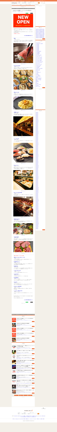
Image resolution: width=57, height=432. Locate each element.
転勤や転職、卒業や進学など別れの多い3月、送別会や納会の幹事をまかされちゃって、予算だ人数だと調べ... (23, 363)
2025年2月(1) (37, 129)
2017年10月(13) (37, 212)
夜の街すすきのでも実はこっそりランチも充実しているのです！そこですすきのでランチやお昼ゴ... (23, 392)
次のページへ (28, 8)
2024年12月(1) (37, 131)
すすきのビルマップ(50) (38, 69)
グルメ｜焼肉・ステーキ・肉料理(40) (39, 68)
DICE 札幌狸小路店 (16, 277)
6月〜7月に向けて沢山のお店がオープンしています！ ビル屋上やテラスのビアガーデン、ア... (23, 330)
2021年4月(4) (37, 172)
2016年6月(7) (37, 227)
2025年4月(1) (37, 127)
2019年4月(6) (37, 195)
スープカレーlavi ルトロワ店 (17, 270)
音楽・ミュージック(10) (38, 86)
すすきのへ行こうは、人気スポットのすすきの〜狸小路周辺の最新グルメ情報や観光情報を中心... (23, 383)
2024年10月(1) (37, 133)
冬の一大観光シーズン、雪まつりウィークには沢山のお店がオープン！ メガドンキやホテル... (23, 320)
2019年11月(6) (37, 188)
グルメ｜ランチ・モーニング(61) (39, 64)
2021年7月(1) (37, 169)
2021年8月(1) (37, 168)
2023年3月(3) (37, 151)
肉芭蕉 (14, 38)
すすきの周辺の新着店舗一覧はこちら (28, 35)
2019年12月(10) (37, 187)
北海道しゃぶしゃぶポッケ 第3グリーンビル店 (19, 257)
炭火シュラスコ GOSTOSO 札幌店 (18, 192)
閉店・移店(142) (37, 85)
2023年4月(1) (37, 150)
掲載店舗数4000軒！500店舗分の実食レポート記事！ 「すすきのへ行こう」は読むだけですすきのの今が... (23, 368)
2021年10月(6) (37, 167)
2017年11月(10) (37, 211)
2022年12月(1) (37, 154)
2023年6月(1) (37, 148)
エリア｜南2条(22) (37, 45)
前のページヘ (18, 8)
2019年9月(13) (37, 190)
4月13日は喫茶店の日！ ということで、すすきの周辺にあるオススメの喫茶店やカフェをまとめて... (23, 348)
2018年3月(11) (37, 207)
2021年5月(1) (37, 171)
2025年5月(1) (37, 126)
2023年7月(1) (37, 147)
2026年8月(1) (37, 112)
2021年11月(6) (37, 166)
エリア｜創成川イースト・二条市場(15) (39, 43)
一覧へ (23, 8)
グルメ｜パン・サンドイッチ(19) (39, 62)
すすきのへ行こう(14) (38, 70)
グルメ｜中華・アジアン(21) (38, 65)
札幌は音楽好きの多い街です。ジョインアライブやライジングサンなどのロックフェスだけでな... (23, 378)
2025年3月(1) (37, 128)
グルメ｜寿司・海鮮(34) (38, 66)
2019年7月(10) (37, 192)
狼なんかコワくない (16, 165)
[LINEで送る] (27, 13)
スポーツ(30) (37, 71)
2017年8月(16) (37, 214)
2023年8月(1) (37, 146)
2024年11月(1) (37, 132)
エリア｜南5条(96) (37, 48)
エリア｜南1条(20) (37, 44)
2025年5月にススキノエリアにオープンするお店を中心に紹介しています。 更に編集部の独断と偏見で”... (23, 340)
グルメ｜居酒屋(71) (37, 67)
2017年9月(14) (37, 213)
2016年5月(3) (37, 228)
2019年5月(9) (37, 194)
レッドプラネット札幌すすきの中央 (18, 290)
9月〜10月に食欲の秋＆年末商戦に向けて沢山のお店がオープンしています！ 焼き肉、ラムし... (23, 335)
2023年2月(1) (37, 152)
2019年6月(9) (37, 193)
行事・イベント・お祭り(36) (38, 84)
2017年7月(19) (37, 215)
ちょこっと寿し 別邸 (16, 138)
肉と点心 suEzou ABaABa (17, 65)
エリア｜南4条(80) (37, 47)
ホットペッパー (24, 90)
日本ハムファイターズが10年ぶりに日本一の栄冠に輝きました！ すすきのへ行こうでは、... (23, 388)
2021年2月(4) (37, 174)
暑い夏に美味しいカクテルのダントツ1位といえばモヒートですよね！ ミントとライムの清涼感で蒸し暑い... (23, 353)
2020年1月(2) (37, 186)
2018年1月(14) (37, 209)
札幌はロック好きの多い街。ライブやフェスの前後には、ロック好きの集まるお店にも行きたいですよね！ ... (23, 358)
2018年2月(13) (37, 208)
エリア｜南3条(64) (37, 46)
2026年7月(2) (37, 113)
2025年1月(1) (37, 130)
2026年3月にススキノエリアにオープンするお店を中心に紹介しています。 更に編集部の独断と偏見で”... (23, 325)
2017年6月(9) (37, 216)
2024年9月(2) (37, 134)
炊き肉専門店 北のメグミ (17, 261)
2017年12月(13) (37, 210)
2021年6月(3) (37, 170)
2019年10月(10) (37, 189)
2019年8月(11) (37, 191)
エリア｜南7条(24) (37, 50)
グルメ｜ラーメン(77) (38, 63)
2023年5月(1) (37, 149)
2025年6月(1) (37, 125)
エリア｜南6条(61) (37, 49)
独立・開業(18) (37, 83)
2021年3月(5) (37, 173)
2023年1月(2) (37, 153)
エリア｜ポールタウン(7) (38, 42)
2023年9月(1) (37, 145)
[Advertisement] (23, 308)
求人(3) (36, 82)
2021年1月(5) (37, 175)
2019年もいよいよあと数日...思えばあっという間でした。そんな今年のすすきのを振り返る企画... (23, 372)
